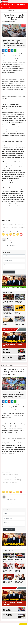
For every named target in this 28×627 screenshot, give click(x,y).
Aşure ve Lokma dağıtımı (8, 484)
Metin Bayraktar (14, 227)
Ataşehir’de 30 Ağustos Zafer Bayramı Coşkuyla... (19, 561)
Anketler (23, 4)
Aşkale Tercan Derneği (7, 479)
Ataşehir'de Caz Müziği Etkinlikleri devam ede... (19, 303)
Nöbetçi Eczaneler (5, 6)
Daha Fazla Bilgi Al (12, 625)
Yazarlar (11, 4)
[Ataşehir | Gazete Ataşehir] (4, 1)
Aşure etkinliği (22, 227)
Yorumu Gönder (9, 271)
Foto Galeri (4, 4)
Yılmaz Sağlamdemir (19, 224)
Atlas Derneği (13, 477)
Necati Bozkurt (6, 227)
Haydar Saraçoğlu (13, 482)
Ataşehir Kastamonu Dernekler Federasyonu (12, 222)
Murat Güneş (5, 482)
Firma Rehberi (13, 6)
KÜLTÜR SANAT (11, 10)
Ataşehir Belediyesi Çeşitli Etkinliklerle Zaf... (8, 561)
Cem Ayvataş (5, 477)
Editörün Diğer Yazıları (11, 242)
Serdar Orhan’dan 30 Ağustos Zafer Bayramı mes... (8, 583)
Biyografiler (11, 7)
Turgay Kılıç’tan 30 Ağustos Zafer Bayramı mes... (19, 583)
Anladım (23, 624)
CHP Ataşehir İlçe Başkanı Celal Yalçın (10, 474)
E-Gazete (17, 4)
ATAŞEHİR (10, 365)
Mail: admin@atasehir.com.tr (12, 245)
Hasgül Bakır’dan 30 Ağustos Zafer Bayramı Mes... (8, 303)
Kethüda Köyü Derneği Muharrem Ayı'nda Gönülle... (7, 314)
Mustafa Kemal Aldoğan (8, 224)
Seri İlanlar (19, 6)
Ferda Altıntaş (17, 479)
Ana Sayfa (5, 10)
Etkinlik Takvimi (4, 7)
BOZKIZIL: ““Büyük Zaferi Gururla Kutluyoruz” (7, 572)
